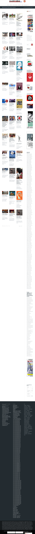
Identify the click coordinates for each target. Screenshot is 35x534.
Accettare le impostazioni (11, 532)
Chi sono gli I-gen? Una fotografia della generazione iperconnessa (19, 38)
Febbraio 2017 (28, 254)
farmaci (25, 410)
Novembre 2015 (29, 268)
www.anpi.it (28, 317)
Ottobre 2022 (28, 191)
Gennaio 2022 (28, 199)
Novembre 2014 (29, 279)
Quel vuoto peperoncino (11, 38)
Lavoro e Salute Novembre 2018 (17, 482)
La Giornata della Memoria (16, 415)
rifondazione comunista (26, 427)
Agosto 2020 (28, 215)
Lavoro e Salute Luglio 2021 (16, 458)
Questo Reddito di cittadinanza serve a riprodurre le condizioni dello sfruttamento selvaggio (5, 124)
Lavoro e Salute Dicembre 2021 (17, 427)
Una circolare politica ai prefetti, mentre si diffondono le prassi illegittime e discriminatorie (19, 181)
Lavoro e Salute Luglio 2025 (16, 461)
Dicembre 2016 (29, 256)
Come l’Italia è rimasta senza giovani (11, 52)
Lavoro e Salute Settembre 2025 (17, 503)
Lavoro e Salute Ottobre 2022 (16, 491)
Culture (3, 414)
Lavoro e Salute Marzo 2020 (16, 474)
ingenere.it (28, 337)
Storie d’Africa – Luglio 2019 (16, 516)
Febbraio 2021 (28, 209)
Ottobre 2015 (28, 269)
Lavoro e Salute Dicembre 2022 (17, 428)
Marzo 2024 (28, 175)
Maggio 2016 (28, 262)
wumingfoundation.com (30, 321)
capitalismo (29, 406)
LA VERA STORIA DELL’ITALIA (16, 418)
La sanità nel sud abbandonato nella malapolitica (12, 214)
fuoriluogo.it (28, 334)
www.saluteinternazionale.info (30, 300)
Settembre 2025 (29, 158)
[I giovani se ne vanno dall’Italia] (12, 15)
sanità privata (30, 431)
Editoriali (14, 409)
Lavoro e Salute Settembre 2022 (17, 500)
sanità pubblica (26, 432)
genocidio (31, 411)
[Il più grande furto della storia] (5, 169)
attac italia (28, 405)
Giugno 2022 (28, 194)
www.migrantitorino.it (29, 307)
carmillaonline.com (29, 333)
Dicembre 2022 (29, 189)
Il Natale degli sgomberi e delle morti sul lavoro (11, 160)
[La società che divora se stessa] (19, 49)
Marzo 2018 (28, 242)
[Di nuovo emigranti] (5, 84)
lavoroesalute (28, 417)
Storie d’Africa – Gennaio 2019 (16, 515)
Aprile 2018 (28, 241)
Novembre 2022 (29, 190)
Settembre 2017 (29, 247)
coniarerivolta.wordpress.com (30, 325)
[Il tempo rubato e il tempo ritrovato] (19, 195)
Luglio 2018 (28, 238)
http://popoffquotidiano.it (30, 311)
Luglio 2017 (28, 249)
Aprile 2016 (28, 263)
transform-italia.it (29, 332)
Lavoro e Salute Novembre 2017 (17, 481)
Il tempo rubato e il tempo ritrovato (19, 201)
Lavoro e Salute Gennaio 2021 (16, 442)
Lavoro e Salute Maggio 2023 (16, 469)
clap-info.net (28, 336)
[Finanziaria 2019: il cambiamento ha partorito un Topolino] (12, 118)
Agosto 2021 (28, 204)
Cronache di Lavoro (4, 409)
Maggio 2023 (28, 184)
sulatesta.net (28, 343)
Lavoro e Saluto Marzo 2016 (16, 504)
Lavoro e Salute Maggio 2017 (16, 463)
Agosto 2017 (28, 248)
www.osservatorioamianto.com (31, 319)
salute (31, 427)
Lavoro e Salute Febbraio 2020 (17, 432)
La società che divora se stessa (18, 53)
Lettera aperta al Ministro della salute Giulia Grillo (19, 217)
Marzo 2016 (28, 264)
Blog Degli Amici (15, 406)
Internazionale (4, 419)
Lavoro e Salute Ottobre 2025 (16, 494)
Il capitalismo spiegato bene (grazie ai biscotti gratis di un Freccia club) (12, 140)
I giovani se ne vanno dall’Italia (11, 19)
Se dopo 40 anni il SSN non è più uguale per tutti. (19, 122)
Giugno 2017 (28, 250)
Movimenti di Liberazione (5, 416)
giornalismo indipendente (27, 412)
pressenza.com (29, 335)
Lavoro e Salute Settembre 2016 (17, 495)
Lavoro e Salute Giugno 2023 (16, 450)
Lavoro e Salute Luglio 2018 (16, 455)
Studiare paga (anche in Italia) (11, 66)
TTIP (28, 432)
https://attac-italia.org (29, 299)
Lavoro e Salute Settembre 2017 (17, 496)
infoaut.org (28, 345)
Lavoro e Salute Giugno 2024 (16, 451)
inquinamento (25, 416)
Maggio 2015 (28, 273)
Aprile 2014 (28, 285)
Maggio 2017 (28, 251)
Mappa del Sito (15, 508)
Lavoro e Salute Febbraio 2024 (17, 435)
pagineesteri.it (28, 353)
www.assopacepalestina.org (30, 352)
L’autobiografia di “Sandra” (16, 414)
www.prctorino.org (29, 298)
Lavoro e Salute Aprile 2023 (16, 422)
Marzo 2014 (28, 286)
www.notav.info (29, 309)
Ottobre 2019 (28, 224)
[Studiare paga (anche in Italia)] (12, 63)
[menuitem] (8, 5)
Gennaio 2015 (28, 277)
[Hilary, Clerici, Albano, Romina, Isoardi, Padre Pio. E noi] (19, 152)
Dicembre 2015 (29, 267)
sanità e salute (4, 422)
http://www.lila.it (29, 302)
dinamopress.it (29, 324)
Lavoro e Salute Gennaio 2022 (16, 443)
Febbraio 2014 (28, 287)
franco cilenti (25, 411)
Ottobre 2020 (28, 213)
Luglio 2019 (28, 227)
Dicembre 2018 (29, 233)
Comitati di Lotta (4, 408)
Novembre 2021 (29, 201)
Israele (30, 416)
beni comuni (25, 406)
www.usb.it (28, 314)
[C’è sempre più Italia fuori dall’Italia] (5, 15)
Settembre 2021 (29, 203)
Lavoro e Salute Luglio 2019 (16, 456)
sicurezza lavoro (4, 424)
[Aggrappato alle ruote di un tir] (19, 86)
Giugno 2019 (28, 228)
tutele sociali (25, 433)
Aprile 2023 (28, 185)
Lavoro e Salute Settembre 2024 (17, 502)
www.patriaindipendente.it (30, 349)
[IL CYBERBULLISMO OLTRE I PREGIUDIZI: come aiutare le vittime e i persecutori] (19, 65)
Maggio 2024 (28, 173)
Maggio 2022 (28, 195)
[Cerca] (27, 5)
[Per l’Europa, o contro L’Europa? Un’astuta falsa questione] (12, 100)
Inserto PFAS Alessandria (16, 413)
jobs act (25, 417)
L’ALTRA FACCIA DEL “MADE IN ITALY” (19, 109)
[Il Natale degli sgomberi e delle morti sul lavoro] (12, 154)
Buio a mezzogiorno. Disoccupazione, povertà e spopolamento (18, 23)
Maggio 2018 (28, 240)
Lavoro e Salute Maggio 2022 (16, 468)
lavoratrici (3, 420)
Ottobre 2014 (28, 280)
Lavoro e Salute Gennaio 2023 (16, 444)
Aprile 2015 (28, 274)
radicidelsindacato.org (29, 348)
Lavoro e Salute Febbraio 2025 (17, 436)
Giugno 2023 (28, 183)
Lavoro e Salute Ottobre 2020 (16, 489)
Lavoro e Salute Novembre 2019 (17, 483)
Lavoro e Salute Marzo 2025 (16, 479)
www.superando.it (29, 308)
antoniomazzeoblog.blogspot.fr (31, 327)
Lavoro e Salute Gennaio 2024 (16, 445)
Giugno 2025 (28, 161)
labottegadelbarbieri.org (30, 322)
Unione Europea (29, 433)
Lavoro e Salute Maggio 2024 (16, 470)
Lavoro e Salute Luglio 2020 (16, 457)
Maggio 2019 (28, 229)
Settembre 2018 (29, 236)
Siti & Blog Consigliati (15, 512)
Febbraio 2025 (28, 165)
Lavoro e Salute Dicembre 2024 (17, 430)
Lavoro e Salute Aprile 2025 (16, 424)
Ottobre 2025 (28, 157)
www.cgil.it (28, 312)
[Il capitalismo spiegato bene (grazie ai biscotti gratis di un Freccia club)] (12, 135)
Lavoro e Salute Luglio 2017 (16, 454)
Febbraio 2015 (28, 276)
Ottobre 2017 (28, 246)
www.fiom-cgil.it (29, 313)
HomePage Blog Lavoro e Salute (17, 412)
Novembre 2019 (29, 223)
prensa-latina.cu (29, 347)
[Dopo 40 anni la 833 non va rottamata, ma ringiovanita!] (12, 84)
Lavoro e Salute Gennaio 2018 (16, 439)
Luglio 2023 (28, 182)
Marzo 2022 (28, 197)
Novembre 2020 (29, 212)
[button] (28, 23)
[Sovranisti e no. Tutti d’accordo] (5, 101)
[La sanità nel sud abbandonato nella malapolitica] (12, 211)
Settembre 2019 (29, 225)
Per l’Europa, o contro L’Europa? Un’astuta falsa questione (11, 104)
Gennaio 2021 (28, 210)
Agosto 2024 (28, 170)
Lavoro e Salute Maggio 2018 (16, 464)
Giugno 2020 (28, 217)
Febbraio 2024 (28, 176)
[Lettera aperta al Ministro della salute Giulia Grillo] (19, 213)
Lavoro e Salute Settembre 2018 (17, 497)
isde (28, 416)
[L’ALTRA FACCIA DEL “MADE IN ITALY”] (19, 103)
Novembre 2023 (29, 179)
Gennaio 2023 (28, 188)
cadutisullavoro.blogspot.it (30, 320)
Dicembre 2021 (29, 200)
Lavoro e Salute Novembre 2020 (17, 484)
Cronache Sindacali (4, 411)
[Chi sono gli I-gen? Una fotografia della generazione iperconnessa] (19, 34)
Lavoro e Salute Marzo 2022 (16, 476)
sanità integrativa (30, 428)
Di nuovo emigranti (5, 85)
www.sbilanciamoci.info (30, 301)
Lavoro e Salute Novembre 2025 (17, 488)
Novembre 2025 (29, 156)
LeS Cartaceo (14, 506)
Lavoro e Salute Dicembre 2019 (17, 425)
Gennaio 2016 (28, 266)
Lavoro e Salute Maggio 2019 (16, 465)
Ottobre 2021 (28, 202)
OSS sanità (3, 421)
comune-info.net (29, 323)
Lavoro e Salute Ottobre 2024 (16, 493)
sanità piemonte (26, 431)
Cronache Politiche (4, 410)
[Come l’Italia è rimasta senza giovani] (12, 48)
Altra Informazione (4, 407)
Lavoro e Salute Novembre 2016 (17, 480)
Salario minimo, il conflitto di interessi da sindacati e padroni (5, 52)
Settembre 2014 (29, 281)
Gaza (28, 411)
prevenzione (25, 426)
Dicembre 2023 (29, 178)
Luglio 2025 (28, 160)
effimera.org (28, 346)
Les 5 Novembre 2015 (15, 505)
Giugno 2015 (28, 272)
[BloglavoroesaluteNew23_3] (17, 2)
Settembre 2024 (29, 169)
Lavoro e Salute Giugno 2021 (16, 448)
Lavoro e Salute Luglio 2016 (16, 453)
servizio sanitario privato (5, 423)
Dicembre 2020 (29, 211)
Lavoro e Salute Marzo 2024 (16, 478)
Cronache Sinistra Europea (5, 412)
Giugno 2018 (28, 239)
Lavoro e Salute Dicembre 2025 (17, 431)
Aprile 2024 (28, 174)
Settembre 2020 (29, 214)
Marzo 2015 (28, 275)
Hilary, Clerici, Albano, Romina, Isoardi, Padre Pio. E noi (19, 155)
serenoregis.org (29, 350)
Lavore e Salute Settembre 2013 (17, 419)
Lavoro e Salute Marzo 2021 (16, 475)
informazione (25, 415)
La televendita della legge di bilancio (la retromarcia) (12, 197)
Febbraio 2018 (28, 243)
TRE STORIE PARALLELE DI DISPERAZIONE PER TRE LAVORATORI (5, 67)
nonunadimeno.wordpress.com (31, 331)
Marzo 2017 (28, 253)
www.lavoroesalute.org (30, 40)
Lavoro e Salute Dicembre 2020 (17, 426)
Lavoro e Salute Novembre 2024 (17, 487)
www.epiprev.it (29, 310)
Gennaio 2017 (28, 255)
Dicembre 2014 (29, 278)
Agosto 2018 (28, 237)
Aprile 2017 (28, 252)
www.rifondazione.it (29, 297)
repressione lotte (30, 426)
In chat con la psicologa (4, 38)
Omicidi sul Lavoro (15, 509)
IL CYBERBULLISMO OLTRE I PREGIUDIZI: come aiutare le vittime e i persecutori (19, 73)
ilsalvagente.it (28, 339)
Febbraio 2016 (28, 265)
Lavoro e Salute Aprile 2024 (16, 423)
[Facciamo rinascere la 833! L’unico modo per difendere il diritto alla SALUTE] (12, 171)
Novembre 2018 (29, 234)
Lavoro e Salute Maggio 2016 (16, 462)
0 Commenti (17, 27)
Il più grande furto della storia (4, 171)
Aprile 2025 (28, 163)
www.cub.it (28, 315)
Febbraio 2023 (28, 187)
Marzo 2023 (28, 186)
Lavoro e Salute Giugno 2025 (16, 452)
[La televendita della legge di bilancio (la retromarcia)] (12, 193)
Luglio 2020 (28, 216)
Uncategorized (4, 425)
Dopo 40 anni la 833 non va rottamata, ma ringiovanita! (12, 88)
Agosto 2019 (28, 226)
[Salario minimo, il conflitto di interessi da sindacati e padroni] (5, 48)
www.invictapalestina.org (30, 351)
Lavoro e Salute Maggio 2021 (16, 467)
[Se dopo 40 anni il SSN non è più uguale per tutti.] (19, 118)
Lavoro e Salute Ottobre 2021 (16, 490)
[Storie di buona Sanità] (5, 135)
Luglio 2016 (28, 260)
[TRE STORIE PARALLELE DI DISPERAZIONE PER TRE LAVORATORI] (5, 63)
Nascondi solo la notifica (19, 532)
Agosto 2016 (28, 259)
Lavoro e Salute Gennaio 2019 (16, 440)
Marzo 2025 (28, 164)
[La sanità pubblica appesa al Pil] (5, 154)
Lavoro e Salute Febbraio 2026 (17, 437)
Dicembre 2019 (29, 222)
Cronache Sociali (4, 413)
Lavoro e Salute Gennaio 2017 (16, 438)
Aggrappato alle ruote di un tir (18, 91)
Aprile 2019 (28, 230)
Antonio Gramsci (15, 405)
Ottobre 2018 (28, 235)
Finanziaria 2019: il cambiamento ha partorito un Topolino (12, 122)
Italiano (29, 11)
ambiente (25, 405)
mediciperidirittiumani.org (30, 326)
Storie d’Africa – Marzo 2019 (16, 517)
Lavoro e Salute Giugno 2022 (16, 449)
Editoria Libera (4, 415)
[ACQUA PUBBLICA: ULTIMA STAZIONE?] (5, 211)
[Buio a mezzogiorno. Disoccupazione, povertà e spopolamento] (19, 17)
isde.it (27, 344)
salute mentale (25, 428)
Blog (2, 406)
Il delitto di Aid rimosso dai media (5, 195)
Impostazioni (25, 532)
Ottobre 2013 (28, 288)
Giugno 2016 (28, 261)
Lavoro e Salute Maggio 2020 (16, 466)
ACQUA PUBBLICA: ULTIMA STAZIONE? (5, 214)
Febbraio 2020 (28, 220)
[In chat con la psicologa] (5, 35)
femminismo (28, 410)
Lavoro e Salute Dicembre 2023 (17, 429)
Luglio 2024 (28, 171)
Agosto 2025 (28, 159)
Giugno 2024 (28, 172)
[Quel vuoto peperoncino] (12, 35)
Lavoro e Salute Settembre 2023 (17, 501)
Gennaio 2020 (28, 221)
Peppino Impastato (15, 510)
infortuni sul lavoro (30, 415)
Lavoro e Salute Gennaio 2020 (16, 441)
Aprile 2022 (28, 196)
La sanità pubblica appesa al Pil (4, 158)
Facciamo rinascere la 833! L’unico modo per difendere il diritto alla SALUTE (12, 176)
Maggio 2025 (28, 162)
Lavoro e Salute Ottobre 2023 (16, 492)
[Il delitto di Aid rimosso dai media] (5, 192)
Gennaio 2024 (28, 177)
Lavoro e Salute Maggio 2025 (16, 471)
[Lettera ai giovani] (19, 138)
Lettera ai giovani (19, 143)
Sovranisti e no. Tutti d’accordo (4, 104)
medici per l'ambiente (26, 422)
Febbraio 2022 (28, 198)
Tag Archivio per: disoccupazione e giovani (9, 7)
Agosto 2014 (28, 282)
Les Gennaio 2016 (15, 507)
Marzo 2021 (28, 208)
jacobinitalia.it (28, 338)
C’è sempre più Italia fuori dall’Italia (5, 19)
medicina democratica (26, 421)
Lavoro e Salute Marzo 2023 (16, 477)
